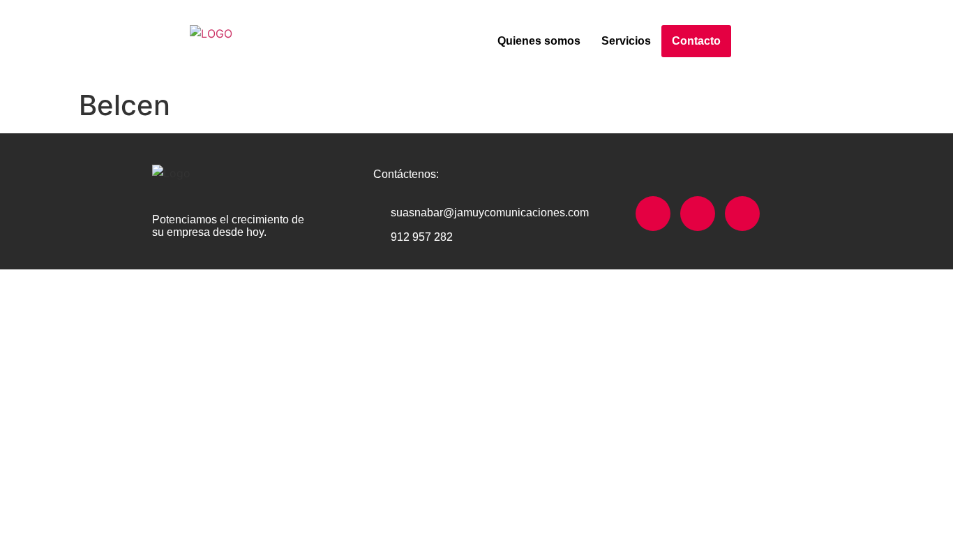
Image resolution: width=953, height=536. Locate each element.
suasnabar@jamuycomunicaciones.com (490, 212)
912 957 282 (422, 237)
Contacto (696, 41)
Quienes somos (538, 41)
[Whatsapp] (742, 213)
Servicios (626, 41)
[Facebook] (653, 213)
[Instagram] (697, 213)
